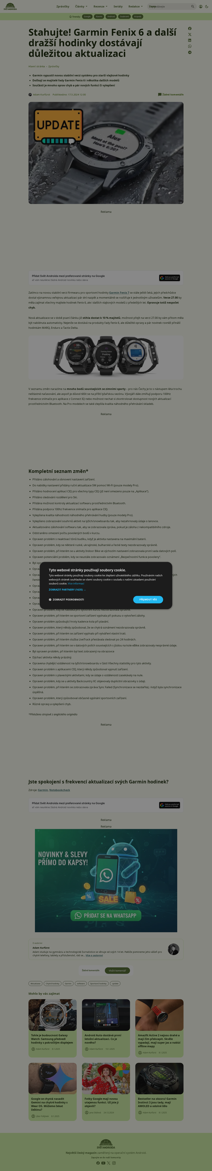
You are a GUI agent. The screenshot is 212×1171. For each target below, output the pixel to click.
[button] (106, 589)
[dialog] (106, 585)
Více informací (76, 583)
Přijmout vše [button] (148, 599)
